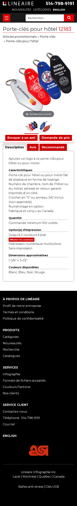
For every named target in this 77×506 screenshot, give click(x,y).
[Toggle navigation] (6, 18)
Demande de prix (56, 138)
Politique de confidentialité (23, 318)
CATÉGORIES (42, 9)
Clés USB (52, 486)
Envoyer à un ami (21, 138)
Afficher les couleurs (21, 239)
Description (14, 147)
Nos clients (11, 393)
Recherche (11, 349)
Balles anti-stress (30, 486)
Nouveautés (12, 343)
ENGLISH (59, 9)
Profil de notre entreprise (22, 306)
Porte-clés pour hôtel (22, 41)
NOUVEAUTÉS (21, 9)
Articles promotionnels (20, 36)
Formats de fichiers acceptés (24, 380)
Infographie (11, 374)
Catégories (11, 337)
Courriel (9, 424)
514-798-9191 (60, 3)
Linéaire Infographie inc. (38, 472)
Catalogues (11, 356)
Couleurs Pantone (16, 387)
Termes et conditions (18, 312)
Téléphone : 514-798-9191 (21, 418)
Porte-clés (47, 36)
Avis (33, 147)
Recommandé (53, 147)
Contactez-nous (15, 411)
